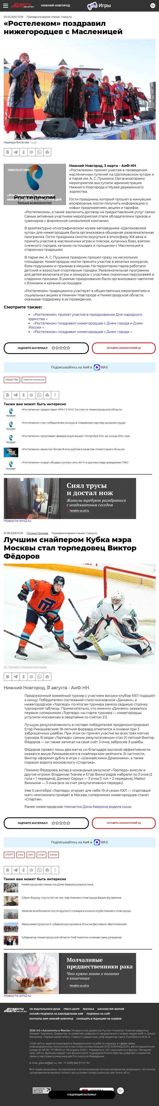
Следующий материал (81, 1094)
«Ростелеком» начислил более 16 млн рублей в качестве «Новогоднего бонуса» (73, 449)
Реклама (88, 1009)
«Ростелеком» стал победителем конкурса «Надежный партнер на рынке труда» (74, 422)
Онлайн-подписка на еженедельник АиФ (56, 1014)
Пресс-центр (72, 1009)
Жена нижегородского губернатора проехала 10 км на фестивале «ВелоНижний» (74, 924)
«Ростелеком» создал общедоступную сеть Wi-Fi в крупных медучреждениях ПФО (75, 462)
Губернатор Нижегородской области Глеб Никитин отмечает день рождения (72, 937)
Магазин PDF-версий (111, 1009)
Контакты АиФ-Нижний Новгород (51, 1019)
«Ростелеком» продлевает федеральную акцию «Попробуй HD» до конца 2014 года (76, 436)
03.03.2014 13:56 (13, 16)
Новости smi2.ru (17, 521)
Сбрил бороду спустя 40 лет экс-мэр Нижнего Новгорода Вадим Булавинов (71, 897)
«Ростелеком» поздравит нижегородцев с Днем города (81, 332)
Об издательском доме (44, 1009)
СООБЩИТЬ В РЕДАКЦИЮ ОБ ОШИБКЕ (99, 1019)
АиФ (34, 142)
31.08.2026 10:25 (13, 533)
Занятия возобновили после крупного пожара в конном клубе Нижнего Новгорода (76, 910)
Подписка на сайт (98, 1014)
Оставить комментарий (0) (124, 348)
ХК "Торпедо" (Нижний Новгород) (25, 666)
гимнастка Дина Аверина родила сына (97, 807)
